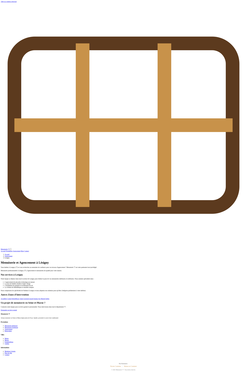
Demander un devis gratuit (9, 310)
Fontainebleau (9, 342)
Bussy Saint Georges (22, 299)
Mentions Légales (10, 351)
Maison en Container (130, 366)
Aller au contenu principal (9, 1)
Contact (26, 251)
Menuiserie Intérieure (11, 326)
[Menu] (10, 249)
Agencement (16, 251)
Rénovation (8, 331)
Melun (7, 338)
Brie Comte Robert (10, 299)
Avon (2, 299)
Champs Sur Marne (39, 299)
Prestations (9, 251)
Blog (22, 251)
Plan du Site (8, 353)
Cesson (30, 299)
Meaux (7, 340)
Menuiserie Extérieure (11, 327)
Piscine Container (115, 366)
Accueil (3, 251)
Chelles (47, 299)
